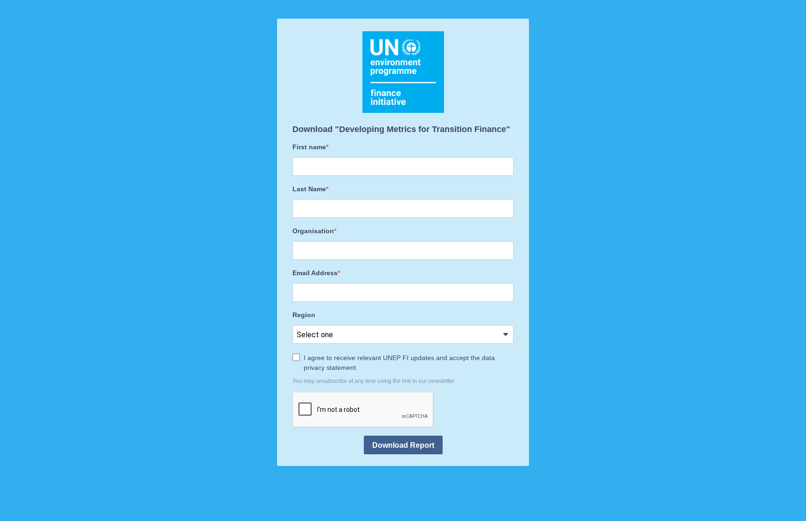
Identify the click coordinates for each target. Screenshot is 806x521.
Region (303, 315)
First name (309, 147)
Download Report (403, 445)
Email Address (315, 273)
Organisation (313, 231)
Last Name (309, 189)
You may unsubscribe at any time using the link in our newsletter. (373, 381)
